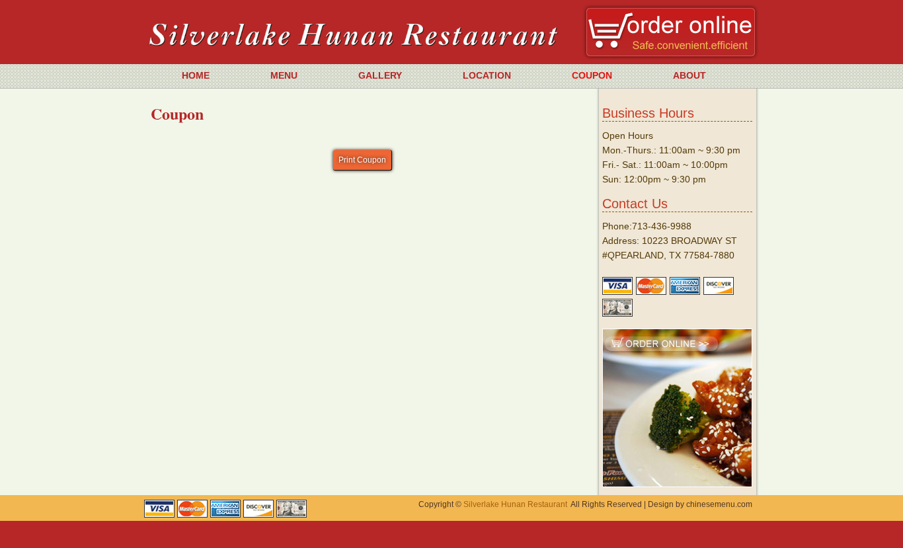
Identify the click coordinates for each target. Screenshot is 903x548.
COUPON (592, 75)
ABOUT (689, 75)
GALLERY (380, 75)
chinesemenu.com (719, 504)
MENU (283, 75)
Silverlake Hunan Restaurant (515, 504)
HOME (196, 75)
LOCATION (487, 75)
